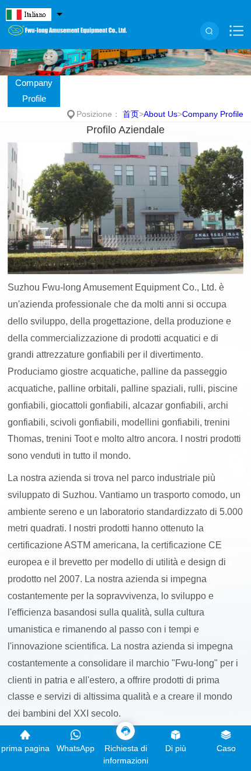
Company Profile (34, 90)
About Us (160, 114)
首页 (131, 114)
